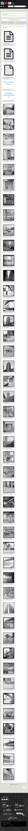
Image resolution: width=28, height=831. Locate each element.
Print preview (4, 22)
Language (3, 6)
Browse (10, 6)
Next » (24, 787)
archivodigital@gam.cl (10, 824)
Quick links (1, 6)
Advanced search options (14, 19)
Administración (24, 827)
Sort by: (17, 22)
